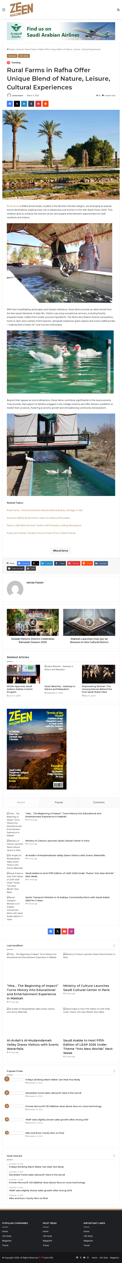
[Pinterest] (38, 104)
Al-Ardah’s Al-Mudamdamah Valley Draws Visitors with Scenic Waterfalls (65, 855)
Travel (5, 1245)
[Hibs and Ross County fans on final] (15, 1137)
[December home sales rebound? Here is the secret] (15, 1097)
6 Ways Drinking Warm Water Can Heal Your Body (52, 1079)
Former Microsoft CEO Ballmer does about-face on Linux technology (63, 1106)
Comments (99, 802)
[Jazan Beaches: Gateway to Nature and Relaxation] (61, 674)
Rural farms (13, 206)
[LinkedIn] (24, 104)
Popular (59, 802)
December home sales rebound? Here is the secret (53, 1093)
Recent (21, 802)
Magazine (6, 1240)
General (20, 49)
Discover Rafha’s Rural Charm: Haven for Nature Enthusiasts (38, 517)
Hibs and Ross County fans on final (44, 1133)
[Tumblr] (31, 104)
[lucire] (21, 9)
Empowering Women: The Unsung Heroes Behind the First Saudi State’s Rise (97, 689)
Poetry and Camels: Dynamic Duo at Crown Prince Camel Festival (41, 533)
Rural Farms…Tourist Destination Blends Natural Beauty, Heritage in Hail (44, 510)
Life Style (24, 56)
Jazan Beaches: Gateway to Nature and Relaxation (59, 688)
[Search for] (118, 10)
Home (12, 49)
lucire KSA (48, 1257)
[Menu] (3, 10)
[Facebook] (10, 104)
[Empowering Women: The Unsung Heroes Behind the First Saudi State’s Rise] (98, 674)
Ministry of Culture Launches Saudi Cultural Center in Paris (57, 840)
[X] (17, 104)
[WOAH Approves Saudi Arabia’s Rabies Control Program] (23, 674)
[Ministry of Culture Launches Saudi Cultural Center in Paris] (15, 845)
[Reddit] (46, 104)
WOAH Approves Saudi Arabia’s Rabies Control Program (19, 689)
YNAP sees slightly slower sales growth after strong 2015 (56, 1119)
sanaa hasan (17, 95)
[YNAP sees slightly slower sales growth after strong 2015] (15, 1123)
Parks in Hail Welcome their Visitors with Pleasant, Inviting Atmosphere (44, 525)
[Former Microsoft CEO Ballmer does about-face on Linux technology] (15, 1110)
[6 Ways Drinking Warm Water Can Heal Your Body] (15, 1083)
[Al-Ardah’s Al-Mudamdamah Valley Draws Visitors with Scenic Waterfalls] (15, 862)
